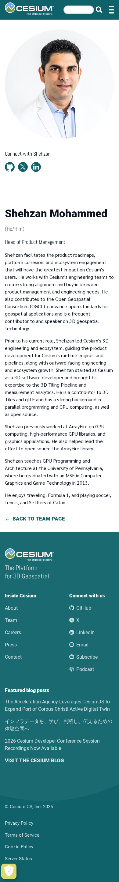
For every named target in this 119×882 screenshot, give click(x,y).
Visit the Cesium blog (34, 760)
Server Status (18, 858)
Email (82, 645)
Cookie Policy (19, 847)
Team (11, 620)
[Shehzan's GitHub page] (10, 167)
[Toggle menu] (111, 10)
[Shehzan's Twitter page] (23, 167)
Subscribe (87, 657)
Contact (13, 657)
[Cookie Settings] (8, 871)
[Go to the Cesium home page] (29, 8)
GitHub (83, 608)
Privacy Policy (19, 823)
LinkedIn (85, 632)
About (11, 608)
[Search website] (99, 10)
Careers (13, 632)
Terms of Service (22, 835)
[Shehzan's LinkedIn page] (36, 167)
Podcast (85, 669)
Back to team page (39, 518)
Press (11, 645)
